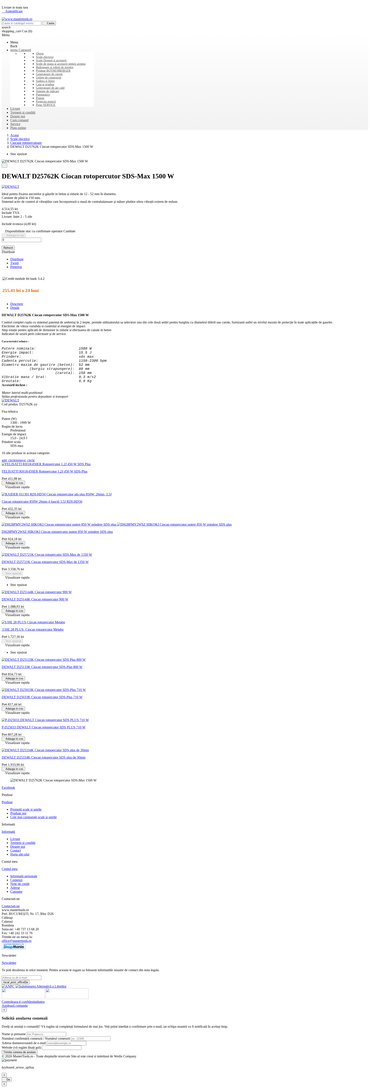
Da (6, 1079)
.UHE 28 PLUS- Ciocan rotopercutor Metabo (33, 629)
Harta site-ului (19, 854)
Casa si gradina (45, 84)
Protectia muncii (46, 101)
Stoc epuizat (12, 573)
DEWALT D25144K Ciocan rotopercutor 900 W (35, 599)
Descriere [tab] (16, 304)
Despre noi (17, 846)
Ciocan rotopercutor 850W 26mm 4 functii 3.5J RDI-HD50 (42, 501)
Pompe (40, 98)
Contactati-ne (11, 906)
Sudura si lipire (45, 81)
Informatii (8, 831)
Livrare (15, 839)
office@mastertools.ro (16, 941)
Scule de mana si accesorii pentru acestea (60, 63)
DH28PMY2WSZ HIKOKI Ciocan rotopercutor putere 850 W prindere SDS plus (57, 532)
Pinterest (16, 267)
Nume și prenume (14, 1034)
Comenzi (16, 880)
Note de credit (19, 884)
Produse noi (18, 813)
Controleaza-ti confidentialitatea (23, 1002)
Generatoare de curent (49, 74)
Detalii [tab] (14, 308)
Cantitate (69, 231)
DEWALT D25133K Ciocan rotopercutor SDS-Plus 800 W (42, 667)
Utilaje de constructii (48, 77)
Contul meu (10, 869)
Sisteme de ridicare (47, 91)
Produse (7, 802)
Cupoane (16, 891)
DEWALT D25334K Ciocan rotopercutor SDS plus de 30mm (43, 757)
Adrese (15, 887)
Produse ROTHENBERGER (53, 70)
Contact (15, 850)
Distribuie (17, 259)
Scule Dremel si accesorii (51, 60)
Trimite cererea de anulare (19, 1052)
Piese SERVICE (45, 105)
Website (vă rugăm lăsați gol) (21, 1047)
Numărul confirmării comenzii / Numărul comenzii (36, 1038)
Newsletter (9, 963)
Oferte (40, 53)
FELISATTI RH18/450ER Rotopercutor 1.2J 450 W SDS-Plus (44, 471)
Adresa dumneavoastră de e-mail (24, 1043)
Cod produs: (10, 404)
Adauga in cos (13, 235)
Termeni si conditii (22, 843)
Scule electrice (45, 57)
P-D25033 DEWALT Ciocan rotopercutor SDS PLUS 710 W (43, 727)
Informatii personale (23, 876)
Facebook (8, 787)
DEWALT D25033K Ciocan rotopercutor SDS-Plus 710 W (42, 697)
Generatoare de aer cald (50, 87)
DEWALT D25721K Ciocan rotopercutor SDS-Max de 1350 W (45, 562)
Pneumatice (43, 94)
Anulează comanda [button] (15, 1005)
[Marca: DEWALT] (10, 186)
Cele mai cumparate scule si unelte (33, 817)
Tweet (14, 263)
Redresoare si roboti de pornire (54, 67)
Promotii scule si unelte (26, 809)
